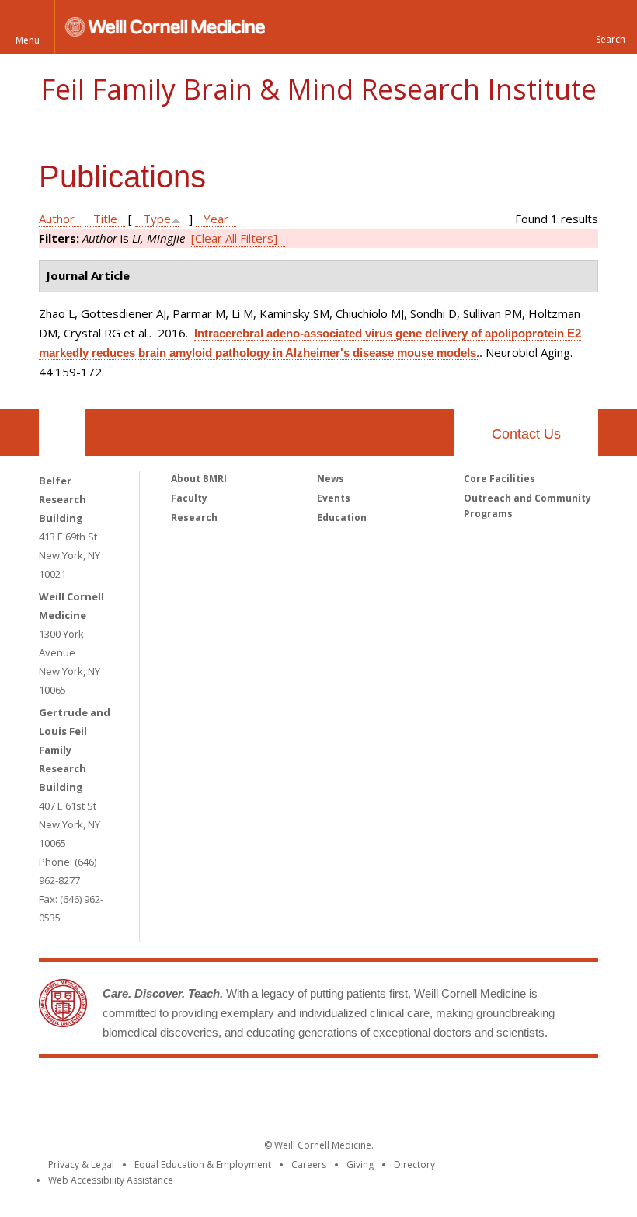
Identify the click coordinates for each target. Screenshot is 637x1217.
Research (194, 517)
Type (157, 218)
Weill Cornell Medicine (205, 1088)
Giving (360, 1164)
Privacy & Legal (81, 1164)
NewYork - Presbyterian (448, 1088)
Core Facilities (499, 478)
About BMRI (199, 478)
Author (57, 218)
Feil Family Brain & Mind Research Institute (318, 89)
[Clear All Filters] (234, 238)
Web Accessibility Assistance (110, 1180)
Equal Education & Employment (202, 1164)
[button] (610, 27)
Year (216, 218)
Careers (308, 1164)
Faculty (189, 498)
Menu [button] (28, 40)
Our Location (62, 432)
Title (105, 218)
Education (342, 517)
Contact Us (526, 434)
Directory (414, 1164)
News (330, 478)
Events (333, 498)
